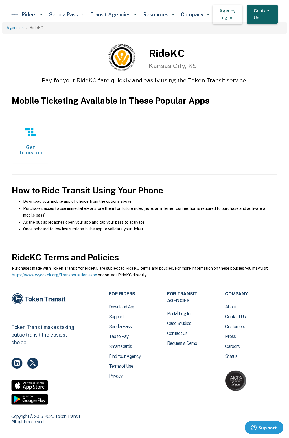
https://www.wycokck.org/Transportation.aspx (54, 275)
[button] (32, 14)
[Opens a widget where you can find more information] (263, 428)
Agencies (15, 27)
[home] (14, 14)
